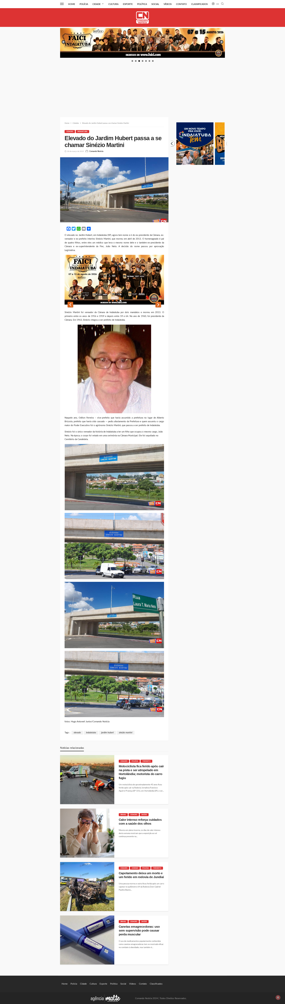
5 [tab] (146, 61)
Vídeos (168, 4)
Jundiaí (135, 868)
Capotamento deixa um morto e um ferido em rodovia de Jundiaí (141, 875)
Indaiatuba (82, 131)
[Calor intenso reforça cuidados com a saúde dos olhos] (87, 833)
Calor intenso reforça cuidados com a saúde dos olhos (140, 821)
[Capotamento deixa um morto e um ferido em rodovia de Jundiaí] (87, 886)
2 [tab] (136, 61)
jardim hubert (107, 733)
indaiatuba (91, 733)
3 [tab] (139, 61)
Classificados (199, 4)
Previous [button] (64, 42)
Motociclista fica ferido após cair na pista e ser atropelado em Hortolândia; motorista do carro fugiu (141, 772)
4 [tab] (142, 61)
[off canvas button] (62, 4)
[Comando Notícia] (142, 17)
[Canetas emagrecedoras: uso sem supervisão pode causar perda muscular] (87, 939)
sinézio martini (125, 733)
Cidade (96, 4)
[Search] (222, 4)
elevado (77, 733)
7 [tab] (153, 61)
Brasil (123, 814)
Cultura (113, 4)
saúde (144, 814)
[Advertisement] (142, 84)
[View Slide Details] (166, 43)
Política (142, 4)
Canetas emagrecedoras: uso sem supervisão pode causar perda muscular (139, 930)
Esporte (128, 4)
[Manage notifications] (278, 997)
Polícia (84, 4)
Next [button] (221, 42)
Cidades (69, 131)
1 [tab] (132, 61)
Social (155, 4)
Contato (181, 4)
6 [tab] (149, 61)
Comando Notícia (96, 151)
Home (71, 4)
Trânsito (146, 761)
